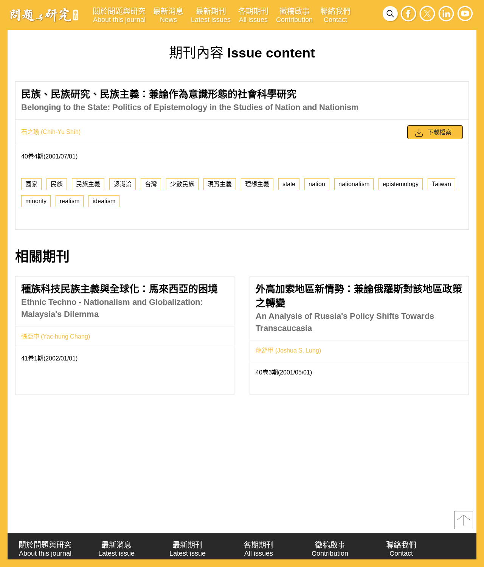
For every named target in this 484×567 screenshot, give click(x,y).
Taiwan (441, 184)
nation (317, 184)
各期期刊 (253, 15)
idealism (104, 201)
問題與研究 (44, 15)
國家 (31, 184)
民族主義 (88, 184)
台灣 (151, 184)
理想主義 (257, 184)
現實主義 (220, 184)
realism (69, 201)
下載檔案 (439, 132)
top (463, 520)
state (288, 184)
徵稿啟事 (294, 15)
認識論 (122, 184)
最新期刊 (211, 15)
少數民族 (182, 184)
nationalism (353, 184)
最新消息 (168, 15)
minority (36, 201)
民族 (57, 184)
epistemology (401, 184)
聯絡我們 (335, 15)
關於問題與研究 (119, 15)
